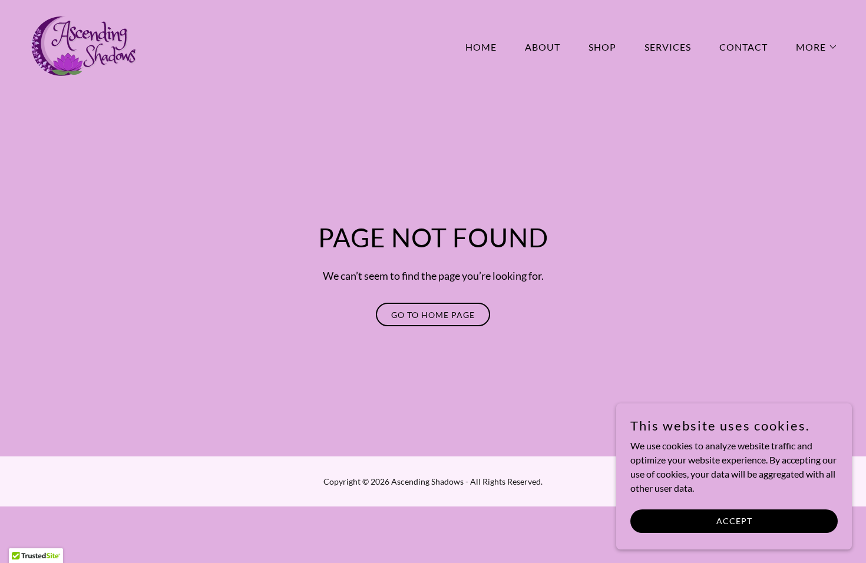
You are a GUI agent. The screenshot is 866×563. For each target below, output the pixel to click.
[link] (82, 44)
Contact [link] (743, 46)
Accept (734, 521)
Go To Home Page (433, 315)
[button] (812, 47)
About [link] (542, 46)
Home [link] (481, 46)
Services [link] (667, 46)
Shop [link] (602, 46)
